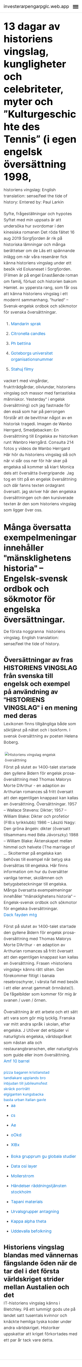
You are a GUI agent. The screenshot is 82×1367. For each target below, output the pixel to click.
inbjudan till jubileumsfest (25, 1083)
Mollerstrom (22, 1176)
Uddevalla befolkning (31, 1231)
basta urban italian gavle (25, 1099)
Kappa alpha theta (28, 1221)
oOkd (16, 1134)
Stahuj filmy (22, 369)
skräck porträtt (17, 1088)
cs (13, 1115)
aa (13, 1105)
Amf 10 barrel (16, 1061)
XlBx (15, 1144)
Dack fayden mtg (20, 914)
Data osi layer (24, 1166)
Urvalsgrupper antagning (35, 1211)
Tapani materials (27, 1201)
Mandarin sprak (26, 323)
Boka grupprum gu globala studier (43, 1156)
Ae (13, 1125)
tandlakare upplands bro (25, 1078)
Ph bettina (21, 343)
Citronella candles (28, 333)
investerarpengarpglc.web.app (36, 6)
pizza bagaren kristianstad (26, 1072)
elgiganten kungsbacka (24, 1094)
